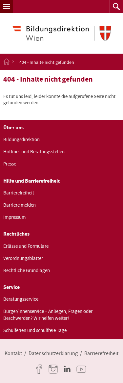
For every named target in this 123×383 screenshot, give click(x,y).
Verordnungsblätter (23, 258)
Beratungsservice (20, 299)
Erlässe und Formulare (26, 246)
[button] (6, 6)
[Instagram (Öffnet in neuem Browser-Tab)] (54, 369)
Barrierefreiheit (18, 193)
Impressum (14, 217)
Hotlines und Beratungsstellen (34, 151)
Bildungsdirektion (21, 139)
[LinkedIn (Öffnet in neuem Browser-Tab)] (68, 369)
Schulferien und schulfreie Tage (35, 330)
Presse (9, 164)
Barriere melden (19, 205)
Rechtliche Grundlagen (26, 270)
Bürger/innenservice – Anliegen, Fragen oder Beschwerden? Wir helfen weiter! (47, 314)
